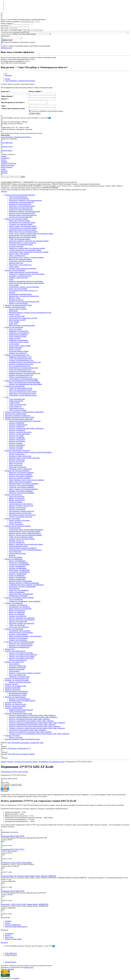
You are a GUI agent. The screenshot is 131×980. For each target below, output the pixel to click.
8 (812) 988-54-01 (7, 143)
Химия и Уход (10, 649)
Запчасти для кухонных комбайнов (17, 471)
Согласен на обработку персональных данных (19, 42)
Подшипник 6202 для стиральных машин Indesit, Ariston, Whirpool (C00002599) (28, 876)
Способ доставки (7, 32)
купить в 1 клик (16, 785)
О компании (9, 933)
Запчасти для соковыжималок (15, 697)
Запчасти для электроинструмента (17, 680)
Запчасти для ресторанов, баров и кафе (18, 713)
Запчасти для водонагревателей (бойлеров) (20, 195)
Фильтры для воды (11, 684)
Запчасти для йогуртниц (13, 702)
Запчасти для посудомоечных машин (18, 526)
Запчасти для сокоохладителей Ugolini (18, 305)
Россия (7, 79)
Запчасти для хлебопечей (14, 603)
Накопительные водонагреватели (16, 691)
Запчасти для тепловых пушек (15, 686)
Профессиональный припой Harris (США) (19, 417)
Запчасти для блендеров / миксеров (17, 450)
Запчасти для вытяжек (12, 689)
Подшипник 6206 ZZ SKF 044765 (12, 836)
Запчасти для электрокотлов (15, 386)
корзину (16, 978)
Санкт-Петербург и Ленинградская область (20, 81)
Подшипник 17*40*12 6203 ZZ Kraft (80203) (16, 862)
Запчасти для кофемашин (14, 559)
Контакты (4, 942)
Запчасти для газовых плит (14, 662)
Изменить (8, 75)
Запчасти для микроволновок (15, 307)
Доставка (8, 921)
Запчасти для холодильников (15, 270)
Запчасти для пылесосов (13, 494)
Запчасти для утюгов (12, 735)
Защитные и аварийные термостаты (17, 415)
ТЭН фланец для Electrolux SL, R (18, 748)
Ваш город (5, 28)
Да (6, 73)
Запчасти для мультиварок (14, 629)
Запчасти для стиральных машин (16, 219)
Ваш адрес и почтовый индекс (12, 30)
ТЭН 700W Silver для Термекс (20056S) (21, 754)
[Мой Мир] (8, 789)
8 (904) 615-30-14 (7, 146)
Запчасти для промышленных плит (17, 355)
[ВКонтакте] (2, 789)
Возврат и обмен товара (13, 939)
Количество (5, 36)
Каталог (8, 935)
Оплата (7, 923)
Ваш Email (5, 26)
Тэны (7, 397)
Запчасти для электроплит (14, 327)
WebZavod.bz (28, 967)
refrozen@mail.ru (6, 150)
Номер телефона (7, 23)
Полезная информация (13, 925)
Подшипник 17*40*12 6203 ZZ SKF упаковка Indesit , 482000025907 (25, 904)
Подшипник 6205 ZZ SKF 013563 (12, 891)
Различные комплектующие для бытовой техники (22, 739)
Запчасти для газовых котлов (15, 651)
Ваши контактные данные (10, 21)
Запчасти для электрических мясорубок (19, 419)
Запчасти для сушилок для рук (15, 704)
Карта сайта (9, 937)
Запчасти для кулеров (12, 518)
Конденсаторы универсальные (15, 414)
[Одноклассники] (5, 789)
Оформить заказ (7, 40)
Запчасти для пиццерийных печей (17, 678)
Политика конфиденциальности (16, 926)
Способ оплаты (6, 34)
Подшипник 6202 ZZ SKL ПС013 (12, 849)
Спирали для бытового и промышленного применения (24, 412)
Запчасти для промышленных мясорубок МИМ (21, 380)
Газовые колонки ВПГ (13, 688)
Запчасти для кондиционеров (15, 706)
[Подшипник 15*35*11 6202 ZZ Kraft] (14, 772)
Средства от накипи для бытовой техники (19, 642)
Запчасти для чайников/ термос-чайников (19, 597)
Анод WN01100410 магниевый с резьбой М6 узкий (25, 743)
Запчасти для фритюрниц (14, 708)
